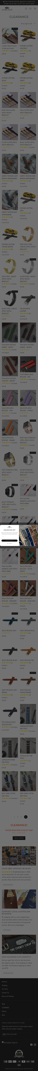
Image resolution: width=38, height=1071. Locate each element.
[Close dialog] (37, 526)
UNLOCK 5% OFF (9, 540)
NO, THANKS (9, 543)
